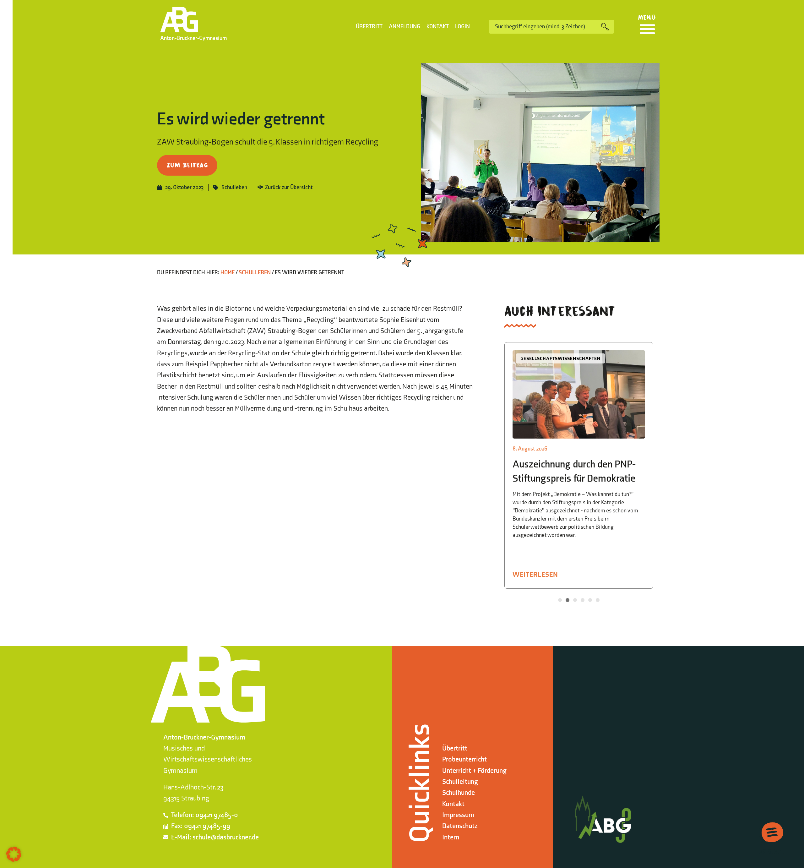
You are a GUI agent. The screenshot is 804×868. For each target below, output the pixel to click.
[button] (560, 600)
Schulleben (234, 187)
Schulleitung (460, 782)
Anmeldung (404, 26)
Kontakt (437, 26)
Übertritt (369, 26)
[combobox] (545, 27)
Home (227, 272)
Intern (450, 837)
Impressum (458, 815)
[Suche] (607, 27)
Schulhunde (458, 793)
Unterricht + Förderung (474, 771)
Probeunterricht (464, 759)
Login (462, 26)
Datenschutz (459, 826)
